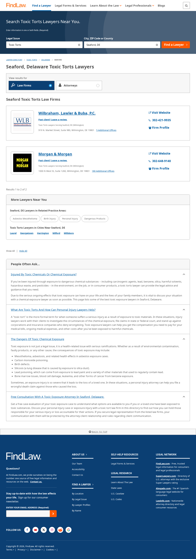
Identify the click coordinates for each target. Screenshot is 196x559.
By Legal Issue (79, 499)
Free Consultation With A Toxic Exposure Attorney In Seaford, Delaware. (57, 397)
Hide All (23, 250)
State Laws (116, 487)
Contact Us (77, 474)
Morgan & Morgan (55, 153)
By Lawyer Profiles (81, 504)
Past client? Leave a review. (52, 119)
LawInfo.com (163, 500)
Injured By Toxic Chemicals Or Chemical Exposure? (44, 274)
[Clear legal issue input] (79, 44)
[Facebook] (27, 530)
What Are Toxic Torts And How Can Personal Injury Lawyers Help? (53, 310)
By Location (78, 493)
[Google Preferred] (69, 530)
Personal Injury (70, 218)
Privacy (21, 549)
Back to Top (99, 431)
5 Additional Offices (106, 130)
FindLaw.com (163, 463)
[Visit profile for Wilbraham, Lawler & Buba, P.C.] (22, 122)
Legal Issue (13, 38)
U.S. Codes (116, 499)
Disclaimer (35, 549)
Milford (56, 233)
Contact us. (36, 481)
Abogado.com (163, 488)
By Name (76, 510)
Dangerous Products (94, 218)
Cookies (50, 549)
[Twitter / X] (44, 530)
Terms (9, 549)
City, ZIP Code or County (98, 38)
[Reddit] (60, 530)
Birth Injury (50, 218)
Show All (10, 250)
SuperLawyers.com (166, 476)
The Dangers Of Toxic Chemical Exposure (37, 339)
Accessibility (78, 469)
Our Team (77, 463)
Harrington (43, 233)
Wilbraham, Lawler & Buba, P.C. (67, 113)
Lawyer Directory (14, 60)
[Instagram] (52, 530)
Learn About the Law (122, 482)
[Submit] (53, 513)
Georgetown (26, 233)
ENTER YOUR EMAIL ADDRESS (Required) (27, 507)
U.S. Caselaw (117, 493)
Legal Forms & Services (123, 463)
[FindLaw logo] (17, 5)
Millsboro (69, 233)
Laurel (13, 233)
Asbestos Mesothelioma (25, 218)
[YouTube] (35, 530)
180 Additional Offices (103, 171)
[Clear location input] (156, 44)
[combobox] (44, 44)
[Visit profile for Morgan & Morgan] (22, 162)
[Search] (186, 5)
